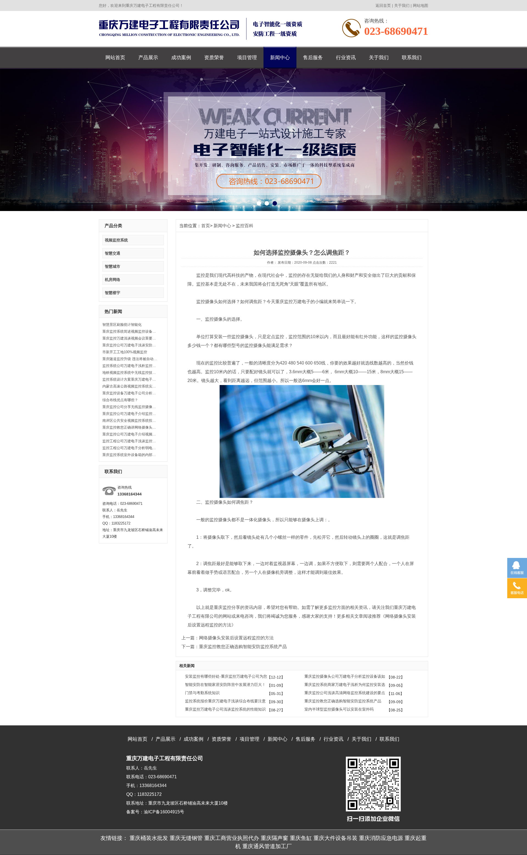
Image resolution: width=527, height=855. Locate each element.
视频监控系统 (116, 240)
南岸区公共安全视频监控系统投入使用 (129, 420)
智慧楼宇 (112, 292)
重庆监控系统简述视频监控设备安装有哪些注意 (129, 331)
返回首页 (383, 5)
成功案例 (181, 57)
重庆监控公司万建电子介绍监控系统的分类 (129, 414)
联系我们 (412, 57)
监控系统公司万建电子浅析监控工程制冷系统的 (129, 366)
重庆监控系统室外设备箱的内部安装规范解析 (129, 455)
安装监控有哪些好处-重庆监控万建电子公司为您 (226, 676)
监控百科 (244, 225)
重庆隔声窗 (274, 838)
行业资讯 (346, 57)
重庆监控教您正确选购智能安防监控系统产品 (342, 701)
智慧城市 (112, 266)
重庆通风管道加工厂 (267, 846)
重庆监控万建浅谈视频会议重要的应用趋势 (129, 338)
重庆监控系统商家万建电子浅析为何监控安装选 (344, 684)
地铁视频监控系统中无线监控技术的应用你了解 (129, 373)
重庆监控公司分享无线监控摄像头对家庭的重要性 (129, 407)
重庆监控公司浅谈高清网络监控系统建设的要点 (344, 693)
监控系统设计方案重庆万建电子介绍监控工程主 (129, 379)
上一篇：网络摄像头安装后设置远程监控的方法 (227, 637)
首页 (205, 225)
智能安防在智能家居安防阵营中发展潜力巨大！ (225, 684)
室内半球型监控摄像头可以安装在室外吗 (339, 709)
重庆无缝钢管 (186, 838)
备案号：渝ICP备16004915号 (155, 812)
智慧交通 (112, 253)
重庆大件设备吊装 (335, 838)
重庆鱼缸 (301, 838)
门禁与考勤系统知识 (202, 693)
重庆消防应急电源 (381, 838)
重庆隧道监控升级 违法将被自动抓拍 (129, 359)
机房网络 (112, 279)
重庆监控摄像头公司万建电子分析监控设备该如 (344, 676)
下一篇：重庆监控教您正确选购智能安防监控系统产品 (234, 646)
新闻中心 (280, 57)
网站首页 (115, 57)
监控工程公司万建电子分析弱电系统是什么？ (129, 448)
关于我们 (402, 5)
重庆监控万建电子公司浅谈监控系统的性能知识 (225, 709)
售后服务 (313, 57)
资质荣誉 (214, 57)
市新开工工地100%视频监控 (124, 352)
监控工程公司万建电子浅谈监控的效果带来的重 (129, 441)
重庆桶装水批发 (149, 838)
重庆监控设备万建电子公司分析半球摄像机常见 (129, 393)
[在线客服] (517, 568)
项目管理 (247, 57)
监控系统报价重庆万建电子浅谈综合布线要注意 (225, 701)
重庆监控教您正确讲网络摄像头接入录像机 (129, 427)
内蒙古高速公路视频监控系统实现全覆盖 (129, 386)
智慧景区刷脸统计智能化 (122, 325)
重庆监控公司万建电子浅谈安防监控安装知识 (129, 345)
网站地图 (420, 5)
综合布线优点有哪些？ (120, 400)
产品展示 (148, 57)
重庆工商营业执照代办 (231, 838)
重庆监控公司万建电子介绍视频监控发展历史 (129, 434)
